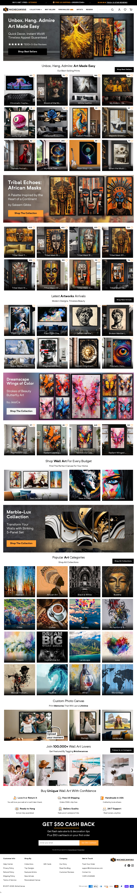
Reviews (89, 9)
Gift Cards (47, 864)
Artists (80, 9)
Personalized (64, 9)
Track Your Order (88, 864)
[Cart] (131, 9)
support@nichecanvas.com (92, 868)
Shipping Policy (9, 876)
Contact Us (86, 872)
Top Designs (29, 868)
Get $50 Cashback (89, 843)
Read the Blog (64, 868)
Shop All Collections (123, 561)
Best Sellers (50, 9)
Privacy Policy (81, 849)
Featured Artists (30, 872)
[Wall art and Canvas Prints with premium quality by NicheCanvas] (14, 9)
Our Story (63, 864)
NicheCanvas (20, 886)
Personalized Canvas (32, 880)
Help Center (8, 864)
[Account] (119, 9)
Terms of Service (72, 849)
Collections (35, 9)
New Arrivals (29, 876)
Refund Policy (8, 872)
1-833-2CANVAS (88, 876)
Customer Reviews (66, 872)
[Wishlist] (125, 9)
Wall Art (75, 746)
